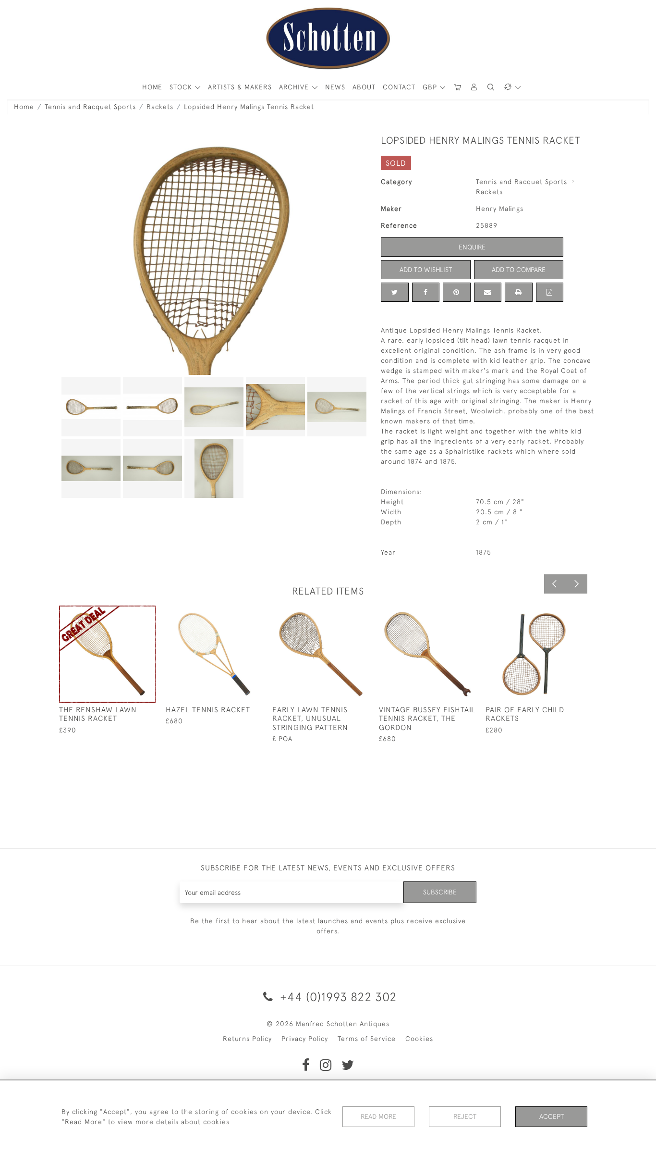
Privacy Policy (304, 1038)
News (335, 87)
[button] (474, 87)
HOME (152, 87)
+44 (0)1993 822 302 (337, 997)
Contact (399, 87)
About (364, 87)
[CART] (457, 87)
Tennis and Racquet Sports (90, 107)
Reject (464, 1116)
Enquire (472, 247)
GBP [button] (431, 87)
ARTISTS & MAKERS (240, 87)
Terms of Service (367, 1038)
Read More (378, 1116)
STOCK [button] (182, 87)
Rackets (159, 107)
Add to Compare (519, 269)
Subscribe (440, 892)
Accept (551, 1116)
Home (24, 107)
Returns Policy (247, 1038)
